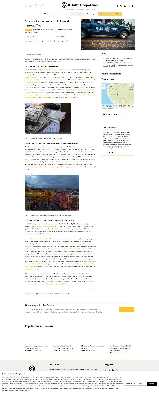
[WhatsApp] (50, 41)
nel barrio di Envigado (62, 162)
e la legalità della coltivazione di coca (61, 229)
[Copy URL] (59, 41)
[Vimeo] (112, 152)
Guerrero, (53, 97)
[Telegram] (54, 41)
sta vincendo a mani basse (42, 239)
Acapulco (46, 97)
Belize (69, 97)
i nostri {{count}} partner (13, 377)
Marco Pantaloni (57, 350)
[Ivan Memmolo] (54, 36)
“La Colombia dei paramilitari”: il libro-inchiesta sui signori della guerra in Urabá (121, 348)
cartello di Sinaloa (50, 29)
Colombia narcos (61, 29)
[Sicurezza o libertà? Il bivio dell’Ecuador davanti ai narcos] (65, 338)
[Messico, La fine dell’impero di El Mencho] (93, 338)
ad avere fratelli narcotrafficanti (79, 264)
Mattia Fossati (113, 352)
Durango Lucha (85, 48)
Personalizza (129, 383)
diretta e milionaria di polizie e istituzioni (75, 249)
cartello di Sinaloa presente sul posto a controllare (40, 167)
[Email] (63, 41)
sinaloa (36, 32)
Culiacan (69, 29)
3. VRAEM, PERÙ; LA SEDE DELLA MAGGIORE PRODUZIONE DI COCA (118, 66)
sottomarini (35, 249)
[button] (91, 14)
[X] (129, 6)
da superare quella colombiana (44, 226)
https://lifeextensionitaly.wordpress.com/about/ (114, 130)
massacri (27, 95)
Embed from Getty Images (31, 101)
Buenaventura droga (38, 29)
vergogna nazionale (38, 147)
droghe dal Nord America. (32, 269)
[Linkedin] (125, 6)
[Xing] (114, 152)
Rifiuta (141, 383)
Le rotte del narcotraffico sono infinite (57, 244)
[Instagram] (121, 6)
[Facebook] (117, 6)
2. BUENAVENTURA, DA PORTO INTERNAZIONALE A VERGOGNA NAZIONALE (117, 62)
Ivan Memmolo (60, 36)
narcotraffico (28, 32)
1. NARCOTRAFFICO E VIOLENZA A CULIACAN (119, 58)
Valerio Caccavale (85, 350)
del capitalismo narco (31, 82)
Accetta (151, 383)
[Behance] (104, 152)
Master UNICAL (29, 350)
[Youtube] (132, 6)
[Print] (67, 41)
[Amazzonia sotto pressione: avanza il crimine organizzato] (37, 338)
